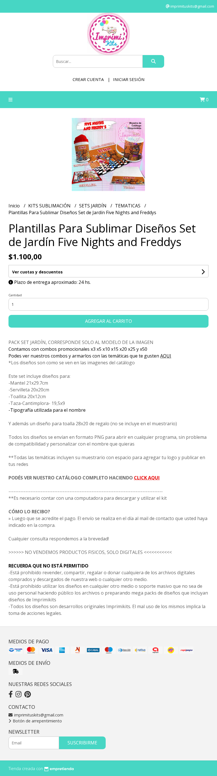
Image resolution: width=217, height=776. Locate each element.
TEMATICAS (128, 206)
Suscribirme (82, 743)
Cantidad (15, 295)
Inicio (14, 206)
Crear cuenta (88, 79)
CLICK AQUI (147, 478)
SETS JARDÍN (93, 206)
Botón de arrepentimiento (37, 721)
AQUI (165, 356)
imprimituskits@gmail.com (38, 715)
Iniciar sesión (128, 79)
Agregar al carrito (108, 321)
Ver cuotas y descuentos (37, 272)
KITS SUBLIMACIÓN (50, 206)
